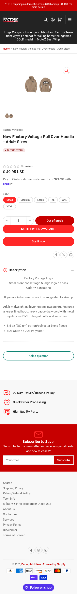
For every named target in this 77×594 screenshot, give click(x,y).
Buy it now (38, 241)
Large (40, 199)
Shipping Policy (13, 488)
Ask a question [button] (38, 356)
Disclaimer (10, 530)
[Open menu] (69, 19)
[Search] (45, 19)
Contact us (10, 514)
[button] (11, 166)
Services (8, 519)
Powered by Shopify (54, 564)
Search (7, 483)
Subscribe (63, 460)
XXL (64, 199)
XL (53, 199)
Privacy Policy (12, 524)
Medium (25, 199)
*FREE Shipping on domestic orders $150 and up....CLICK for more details (38, 5)
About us (9, 509)
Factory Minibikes (13, 129)
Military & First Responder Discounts (27, 504)
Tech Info (9, 498)
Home (6, 48)
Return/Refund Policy (17, 493)
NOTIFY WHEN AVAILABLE (38, 229)
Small (10, 199)
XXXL (10, 206)
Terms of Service (14, 535)
